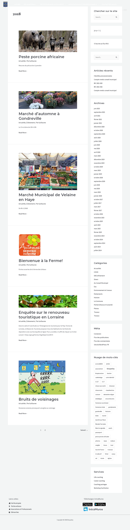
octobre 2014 (98, 240)
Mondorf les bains (100, 424)
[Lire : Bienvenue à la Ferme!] (30, 245)
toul (111, 445)
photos (97, 441)
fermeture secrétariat (101, 403)
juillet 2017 (97, 203)
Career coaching (99, 481)
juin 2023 (97, 109)
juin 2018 (97, 185)
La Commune (98, 301)
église (110, 458)
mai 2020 (97, 148)
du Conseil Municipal (101, 283)
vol (96, 458)
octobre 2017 (98, 199)
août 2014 (97, 247)
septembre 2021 (99, 112)
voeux (113, 454)
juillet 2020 (97, 141)
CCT (103, 382)
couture (97, 394)
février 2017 (98, 210)
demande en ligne (109, 394)
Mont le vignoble (100, 428)
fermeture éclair (100, 407)
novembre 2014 (99, 236)
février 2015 (98, 232)
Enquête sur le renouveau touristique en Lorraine (44, 314)
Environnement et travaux (103, 290)
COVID (96, 272)
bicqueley (110, 368)
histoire (107, 411)
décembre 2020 (99, 127)
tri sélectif (98, 454)
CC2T (97, 382)
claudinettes (110, 390)
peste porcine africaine (102, 437)
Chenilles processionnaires (103, 76)
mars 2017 (97, 207)
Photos (96, 308)
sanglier (97, 445)
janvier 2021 (98, 123)
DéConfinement (99, 276)
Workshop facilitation (101, 488)
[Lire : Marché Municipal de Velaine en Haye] (48, 171)
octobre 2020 (98, 130)
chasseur (112, 386)
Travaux (96, 312)
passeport (98, 432)
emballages (98, 399)
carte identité (110, 377)
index (97, 416)
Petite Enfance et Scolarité (103, 305)
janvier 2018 (98, 196)
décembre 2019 (99, 159)
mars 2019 (97, 170)
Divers (96, 279)
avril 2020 (97, 152)
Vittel (106, 454)
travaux (110, 450)
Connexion (97, 334)
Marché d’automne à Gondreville (39, 116)
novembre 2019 (99, 163)
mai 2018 (97, 189)
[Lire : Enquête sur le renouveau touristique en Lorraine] (48, 301)
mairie (104, 416)
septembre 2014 (99, 243)
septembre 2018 (99, 181)
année (108, 364)
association (99, 369)
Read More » (23, 71)
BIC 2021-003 (98, 83)
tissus (105, 445)
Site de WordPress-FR (101, 345)
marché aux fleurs (100, 420)
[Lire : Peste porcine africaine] (48, 41)
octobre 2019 (98, 167)
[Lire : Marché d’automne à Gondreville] (48, 100)
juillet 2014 (97, 250)
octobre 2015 (98, 221)
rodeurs (112, 441)
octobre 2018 (98, 178)
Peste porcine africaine (41, 56)
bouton (109, 373)
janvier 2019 (98, 174)
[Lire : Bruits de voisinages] (42, 377)
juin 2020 (97, 145)
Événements (30, 123)
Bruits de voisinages (38, 399)
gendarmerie (112, 407)
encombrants (109, 399)
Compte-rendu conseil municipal (105, 79)
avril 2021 (97, 116)
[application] (36, 4)
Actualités (22, 61)
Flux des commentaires (102, 341)
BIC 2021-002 (98, 87)
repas (105, 441)
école (102, 458)
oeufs (110, 428)
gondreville (98, 411)
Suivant (84, 430)
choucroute (98, 390)
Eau (95, 287)
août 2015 (97, 225)
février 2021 (98, 119)
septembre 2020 (99, 134)
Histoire (96, 298)
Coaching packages (100, 484)
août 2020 (97, 138)
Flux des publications (101, 337)
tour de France (99, 450)
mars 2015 (97, 229)
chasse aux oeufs (100, 386)
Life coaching (98, 477)
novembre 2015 (99, 218)
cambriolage (98, 377)
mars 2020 (97, 156)
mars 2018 (97, 192)
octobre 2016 (98, 214)
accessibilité (99, 364)
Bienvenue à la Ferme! (41, 260)
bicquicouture (99, 373)
